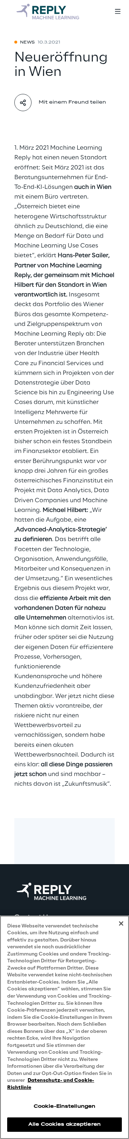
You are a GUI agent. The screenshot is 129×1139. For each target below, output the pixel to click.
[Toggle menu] (117, 11)
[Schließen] (121, 923)
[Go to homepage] (48, 11)
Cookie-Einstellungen (64, 1106)
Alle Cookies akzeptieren (64, 1124)
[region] (64, 1027)
